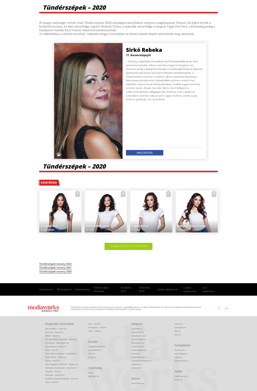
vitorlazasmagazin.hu (141, 361)
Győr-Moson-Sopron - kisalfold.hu (61, 353)
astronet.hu (136, 328)
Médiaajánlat (64, 289)
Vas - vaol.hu (94, 324)
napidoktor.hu (137, 346)
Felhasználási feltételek (101, 289)
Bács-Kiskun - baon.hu (55, 328)
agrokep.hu (93, 376)
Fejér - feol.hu (51, 350)
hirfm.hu (178, 380)
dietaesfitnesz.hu (139, 357)
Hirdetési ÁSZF (126, 289)
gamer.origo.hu (138, 339)
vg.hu (91, 372)
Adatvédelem (82, 289)
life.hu (177, 331)
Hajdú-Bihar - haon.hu (55, 357)
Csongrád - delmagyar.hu (57, 343)
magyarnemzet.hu (96, 346)
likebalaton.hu (138, 343)
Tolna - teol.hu (52, 382)
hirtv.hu (91, 353)
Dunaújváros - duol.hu (55, 346)
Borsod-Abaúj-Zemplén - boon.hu (61, 339)
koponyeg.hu (181, 353)
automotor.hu (137, 332)
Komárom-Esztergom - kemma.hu (61, 368)
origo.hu (92, 357)
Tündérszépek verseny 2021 (55, 267)
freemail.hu (180, 350)
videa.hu (179, 357)
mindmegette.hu (139, 350)
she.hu (178, 334)
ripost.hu (179, 324)
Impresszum (46, 289)
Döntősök (49, 182)
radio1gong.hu (181, 376)
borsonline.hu (137, 383)
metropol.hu (180, 327)
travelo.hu (136, 353)
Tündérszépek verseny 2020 (55, 271)
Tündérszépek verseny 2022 (55, 264)
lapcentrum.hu (181, 361)
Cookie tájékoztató (190, 289)
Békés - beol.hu (52, 336)
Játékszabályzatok (168, 289)
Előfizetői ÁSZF (144, 289)
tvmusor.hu (136, 368)
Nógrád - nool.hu (53, 371)
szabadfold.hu (95, 350)
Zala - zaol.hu (94, 331)
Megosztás (145, 152)
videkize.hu (136, 364)
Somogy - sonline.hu (55, 375)
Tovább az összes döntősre (128, 246)
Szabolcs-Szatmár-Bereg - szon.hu (61, 378)
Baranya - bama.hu (54, 332)
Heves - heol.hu (52, 361)
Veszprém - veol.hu (97, 327)
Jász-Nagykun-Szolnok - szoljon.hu (61, 364)
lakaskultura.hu (138, 336)
